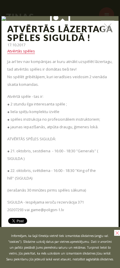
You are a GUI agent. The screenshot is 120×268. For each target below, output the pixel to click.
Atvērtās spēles (21, 51)
